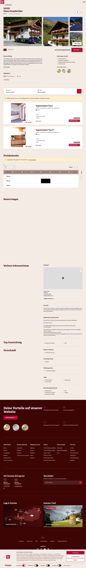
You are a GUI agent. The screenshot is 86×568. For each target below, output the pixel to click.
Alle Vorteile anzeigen (61, 67)
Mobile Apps (73, 455)
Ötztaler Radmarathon (48, 458)
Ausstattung (6, 79)
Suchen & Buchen (22, 444)
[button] (63, 278)
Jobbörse (52, 541)
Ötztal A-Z (32, 458)
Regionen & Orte (35, 444)
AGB (36, 541)
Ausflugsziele (6, 453)
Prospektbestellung (74, 458)
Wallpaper (72, 460)
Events (46, 444)
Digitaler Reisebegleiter (62, 450)
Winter (5, 448)
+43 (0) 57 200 (7, 486)
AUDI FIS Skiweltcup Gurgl (49, 450)
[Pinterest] (48, 549)
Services (72, 444)
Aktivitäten (7, 444)
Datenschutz (29, 541)
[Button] (80, 482)
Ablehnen (75, 560)
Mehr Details (38, 121)
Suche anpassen (32, 159)
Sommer (5, 450)
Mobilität (32, 453)
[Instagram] (38, 549)
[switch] (36, 565)
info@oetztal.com (18, 486)
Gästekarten (59, 448)
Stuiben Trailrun (47, 453)
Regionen (32, 448)
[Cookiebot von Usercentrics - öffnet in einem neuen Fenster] (8, 565)
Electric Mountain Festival (49, 460)
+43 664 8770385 (47, 294)
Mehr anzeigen (7, 67)
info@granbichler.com (48, 295)
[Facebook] (41, 549)
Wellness (5, 455)
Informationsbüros (74, 453)
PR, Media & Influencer (62, 541)
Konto (58, 453)
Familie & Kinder (7, 458)
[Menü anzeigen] (84, 2)
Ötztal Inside (61, 444)
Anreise (32, 450)
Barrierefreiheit (43, 541)
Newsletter (72, 450)
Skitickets (19, 450)
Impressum (21, 541)
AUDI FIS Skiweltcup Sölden (50, 448)
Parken (31, 455)
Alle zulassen (75, 552)
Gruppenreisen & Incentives (23, 455)
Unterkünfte (19, 448)
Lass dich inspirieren (8, 460)
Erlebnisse (19, 453)
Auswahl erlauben (75, 556)
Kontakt (72, 448)
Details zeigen (67, 565)
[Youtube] (45, 549)
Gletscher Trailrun (47, 455)
